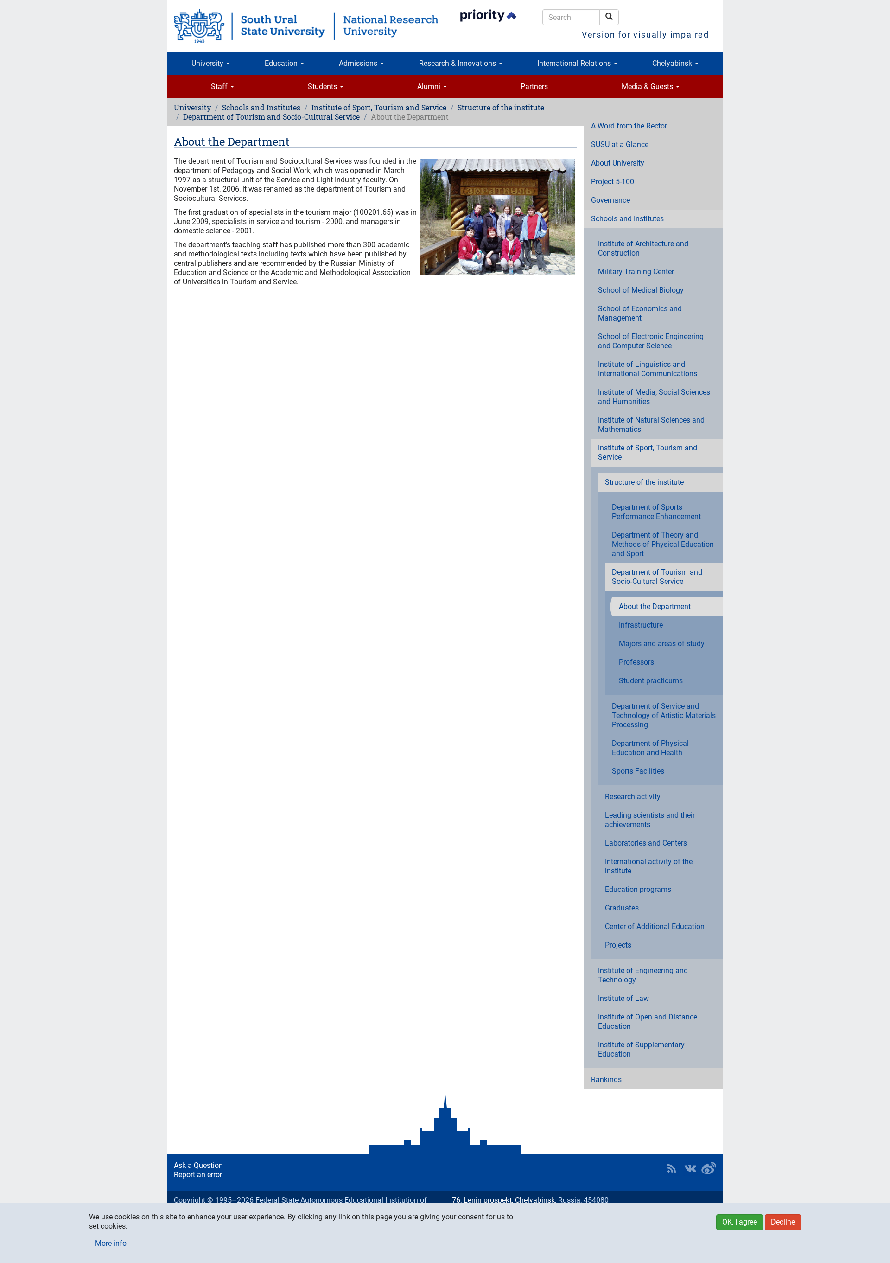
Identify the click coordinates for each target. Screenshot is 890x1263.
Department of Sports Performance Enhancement (656, 512)
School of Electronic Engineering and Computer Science (651, 341)
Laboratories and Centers (646, 843)
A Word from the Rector (629, 126)
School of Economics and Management (640, 313)
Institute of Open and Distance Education (647, 1022)
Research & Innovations (458, 63)
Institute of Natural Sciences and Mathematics (651, 425)
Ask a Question (198, 1165)
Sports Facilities (638, 771)
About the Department (655, 606)
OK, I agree (739, 1222)
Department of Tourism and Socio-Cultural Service (271, 117)
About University (617, 163)
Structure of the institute (501, 107)
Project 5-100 (612, 181)
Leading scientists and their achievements (650, 820)
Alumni (429, 86)
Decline (783, 1222)
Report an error (198, 1174)
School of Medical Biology (641, 290)
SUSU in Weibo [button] (708, 1168)
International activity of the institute (649, 866)
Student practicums (651, 680)
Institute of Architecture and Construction (643, 248)
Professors (636, 662)
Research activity (633, 796)
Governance (610, 200)
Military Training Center (636, 271)
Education (282, 63)
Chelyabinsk (673, 63)
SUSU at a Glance (619, 144)
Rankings (606, 1079)
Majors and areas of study (662, 643)
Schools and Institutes (261, 107)
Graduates (622, 908)
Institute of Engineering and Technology (643, 975)
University (208, 63)
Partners (534, 86)
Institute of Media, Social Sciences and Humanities (654, 397)
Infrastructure (641, 625)
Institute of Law (623, 998)
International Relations (575, 63)
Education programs (638, 889)
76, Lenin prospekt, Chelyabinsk (503, 1200)
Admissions (359, 63)
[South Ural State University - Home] (306, 26)
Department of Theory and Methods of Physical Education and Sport (663, 544)
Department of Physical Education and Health (650, 748)
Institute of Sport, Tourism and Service (379, 107)
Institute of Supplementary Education (641, 1049)
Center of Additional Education (655, 926)
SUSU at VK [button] (690, 1168)
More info (111, 1243)
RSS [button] (671, 1168)
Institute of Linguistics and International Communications (647, 369)
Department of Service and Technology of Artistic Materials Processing (664, 715)
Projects (618, 945)
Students (323, 86)
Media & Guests (648, 86)
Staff (220, 86)
